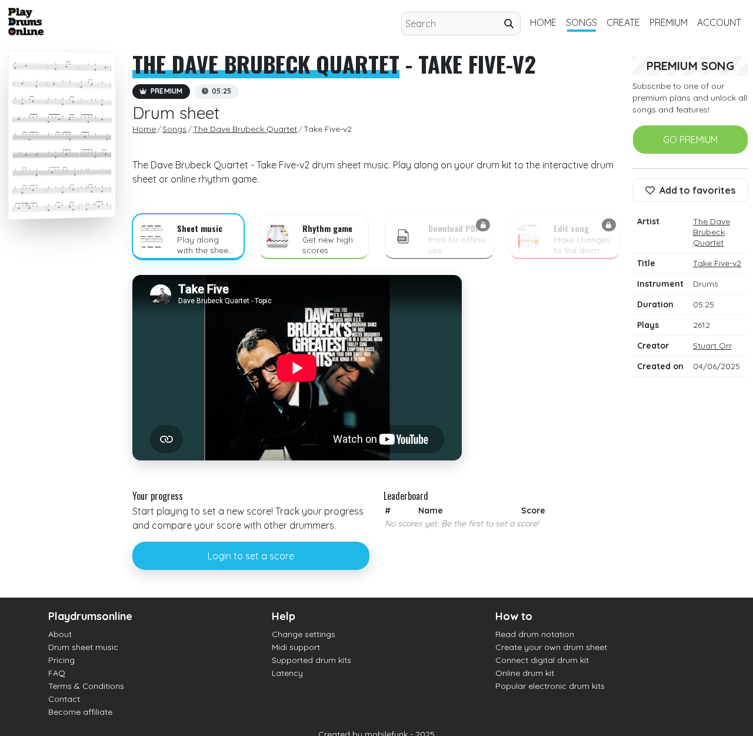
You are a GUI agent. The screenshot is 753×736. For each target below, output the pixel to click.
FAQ (56, 673)
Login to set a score (251, 556)
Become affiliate (80, 712)
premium (668, 22)
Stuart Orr (712, 345)
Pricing (61, 660)
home (543, 22)
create (623, 22)
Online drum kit (524, 673)
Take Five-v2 (717, 263)
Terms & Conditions (86, 686)
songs (581, 22)
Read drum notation (534, 634)
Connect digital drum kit (542, 660)
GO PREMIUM (690, 139)
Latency (287, 673)
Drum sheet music (83, 647)
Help (283, 616)
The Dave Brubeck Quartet (265, 63)
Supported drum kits (311, 660)
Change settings (303, 634)
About (60, 634)
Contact (64, 699)
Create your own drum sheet (551, 647)
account (719, 22)
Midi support (296, 647)
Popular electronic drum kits (550, 686)
